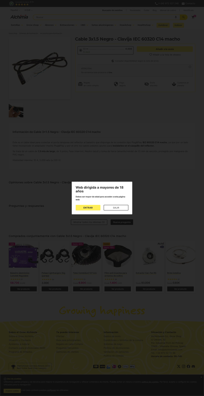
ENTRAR (88, 207)
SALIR (116, 207)
